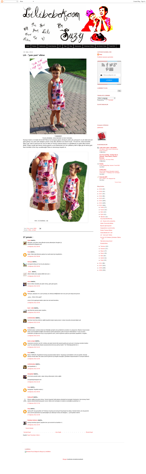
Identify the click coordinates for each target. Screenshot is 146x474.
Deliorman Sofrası (89, 46)
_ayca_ (30, 271)
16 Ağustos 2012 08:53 (34, 391)
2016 (100, 196)
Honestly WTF (103, 177)
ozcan (29, 281)
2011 (100, 263)
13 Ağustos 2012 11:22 (34, 347)
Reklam (34, 46)
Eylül (102, 214)
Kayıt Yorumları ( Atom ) (33, 435)
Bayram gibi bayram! (105, 225)
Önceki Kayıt (89, 432)
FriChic (101, 164)
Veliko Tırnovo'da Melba (106, 223)
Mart (102, 255)
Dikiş (70, 46)
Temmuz (103, 246)
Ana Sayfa (58, 432)
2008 (100, 270)
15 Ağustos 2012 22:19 (34, 382)
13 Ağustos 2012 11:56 (34, 358)
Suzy (28, 228)
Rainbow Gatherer (33, 420)
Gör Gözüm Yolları (101, 46)
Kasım (102, 209)
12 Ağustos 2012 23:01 (34, 335)
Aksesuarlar (78, 46)
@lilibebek (100, 127)
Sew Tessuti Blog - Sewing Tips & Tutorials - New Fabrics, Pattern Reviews (108, 156)
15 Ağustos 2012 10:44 (34, 368)
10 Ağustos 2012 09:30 (34, 266)
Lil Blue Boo (102, 169)
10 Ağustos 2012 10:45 (34, 276)
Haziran (103, 248)
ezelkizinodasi (32, 318)
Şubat (102, 258)
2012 (100, 205)
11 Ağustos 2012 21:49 (34, 322)
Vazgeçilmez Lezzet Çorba (107, 228)
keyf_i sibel (31, 308)
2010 (100, 265)
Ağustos (103, 216)
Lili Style (34, 230)
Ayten (29, 240)
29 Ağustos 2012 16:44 (34, 424)
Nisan (102, 253)
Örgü (65, 46)
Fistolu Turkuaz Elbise (106, 230)
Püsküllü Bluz (104, 243)
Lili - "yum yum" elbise (106, 235)
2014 (100, 200)
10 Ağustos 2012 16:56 (34, 302)
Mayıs (102, 251)
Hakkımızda (42, 46)
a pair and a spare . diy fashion (108, 147)
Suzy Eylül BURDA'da (106, 218)
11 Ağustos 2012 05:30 (34, 312)
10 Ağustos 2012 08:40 (34, 246)
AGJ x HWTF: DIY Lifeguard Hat (107, 178)
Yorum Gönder (29, 428)
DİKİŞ (29, 230)
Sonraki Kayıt (27, 432)
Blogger (65, 459)
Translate (110, 100)
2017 (100, 193)
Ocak (102, 260)
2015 (100, 198)
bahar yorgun (31, 341)
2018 (100, 191)
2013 (100, 203)
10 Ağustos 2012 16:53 (34, 286)
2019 (100, 189)
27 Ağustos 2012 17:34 (34, 403)
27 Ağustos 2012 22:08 (34, 415)
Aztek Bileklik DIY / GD (106, 232)
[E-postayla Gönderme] (40, 228)
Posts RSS (112, 46)
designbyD (31, 374)
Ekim (102, 212)
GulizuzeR (30, 397)
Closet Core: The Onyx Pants (106, 159)
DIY (60, 46)
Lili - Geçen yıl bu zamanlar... (108, 221)
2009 (100, 268)
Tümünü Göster (118, 182)
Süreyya (30, 261)
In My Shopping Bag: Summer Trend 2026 (109, 165)
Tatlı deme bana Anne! (106, 241)
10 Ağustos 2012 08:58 (34, 256)
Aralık (102, 207)
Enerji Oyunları (52, 46)
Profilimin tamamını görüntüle (105, 57)
